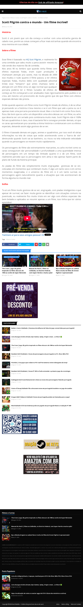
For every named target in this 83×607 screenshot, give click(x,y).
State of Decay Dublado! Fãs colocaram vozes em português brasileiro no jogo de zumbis (41, 388)
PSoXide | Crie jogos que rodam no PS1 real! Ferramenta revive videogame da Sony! (39, 362)
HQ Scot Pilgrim (33, 59)
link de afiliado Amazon (50, 2)
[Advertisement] (41, 492)
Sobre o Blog (65, 604)
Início (57, 604)
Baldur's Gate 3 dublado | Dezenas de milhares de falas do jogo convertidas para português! (42, 328)
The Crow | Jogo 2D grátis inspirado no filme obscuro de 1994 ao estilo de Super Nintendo (14, 271)
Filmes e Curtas (14, 18)
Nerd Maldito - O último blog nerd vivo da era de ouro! (28, 604)
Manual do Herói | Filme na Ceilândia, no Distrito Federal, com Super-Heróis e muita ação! (40, 271)
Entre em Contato (76, 604)
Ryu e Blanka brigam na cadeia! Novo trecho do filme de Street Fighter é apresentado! (67, 271)
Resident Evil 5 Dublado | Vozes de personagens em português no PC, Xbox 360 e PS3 (39, 354)
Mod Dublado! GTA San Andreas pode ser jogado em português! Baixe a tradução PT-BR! (41, 406)
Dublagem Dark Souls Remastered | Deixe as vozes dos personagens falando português (41, 380)
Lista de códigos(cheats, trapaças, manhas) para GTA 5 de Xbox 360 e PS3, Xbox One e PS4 (41, 576)
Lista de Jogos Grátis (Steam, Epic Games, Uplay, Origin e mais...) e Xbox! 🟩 (36, 337)
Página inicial (5, 18)
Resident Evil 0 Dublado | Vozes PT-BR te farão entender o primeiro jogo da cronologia (40, 371)
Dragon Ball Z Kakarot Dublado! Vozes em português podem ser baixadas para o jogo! (40, 397)
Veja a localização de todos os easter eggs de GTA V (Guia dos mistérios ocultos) (38, 593)
